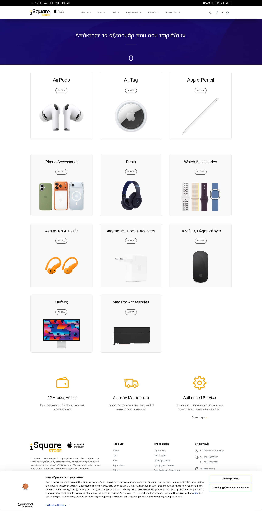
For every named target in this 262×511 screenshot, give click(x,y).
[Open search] (210, 13)
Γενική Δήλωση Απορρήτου (167, 470)
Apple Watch (132, 12)
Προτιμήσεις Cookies (164, 465)
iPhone (84, 12)
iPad (114, 12)
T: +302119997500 (209, 457)
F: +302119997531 (209, 462)
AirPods (152, 12)
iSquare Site (160, 450)
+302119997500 (62, 3)
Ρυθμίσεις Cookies (56, 505)
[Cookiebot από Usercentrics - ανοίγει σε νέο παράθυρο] (25, 505)
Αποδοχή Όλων (230, 478)
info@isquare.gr (207, 468)
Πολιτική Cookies (162, 460)
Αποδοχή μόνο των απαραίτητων (231, 487)
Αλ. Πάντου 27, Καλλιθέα (212, 450)
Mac (100, 12)
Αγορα (61, 90)
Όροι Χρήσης (160, 455)
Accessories (171, 12)
